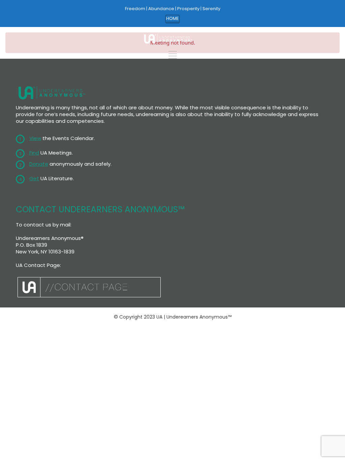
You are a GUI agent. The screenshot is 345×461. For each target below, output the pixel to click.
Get (34, 178)
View (35, 138)
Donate (38, 163)
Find (34, 152)
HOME (172, 18)
